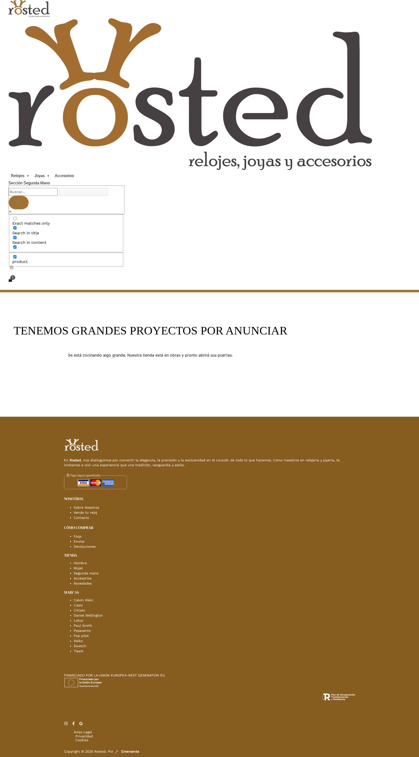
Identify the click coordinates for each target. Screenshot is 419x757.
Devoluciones (85, 546)
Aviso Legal (83, 732)
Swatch (80, 646)
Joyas (39, 176)
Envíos (79, 541)
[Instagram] (66, 724)
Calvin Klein (83, 600)
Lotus (78, 620)
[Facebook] (73, 724)
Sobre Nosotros (86, 507)
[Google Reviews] (81, 724)
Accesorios (64, 176)
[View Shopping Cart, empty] (10, 280)
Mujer (78, 568)
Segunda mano (86, 573)
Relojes (17, 176)
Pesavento (82, 631)
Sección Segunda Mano (29, 183)
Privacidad (84, 736)
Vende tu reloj (85, 512)
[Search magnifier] (19, 202)
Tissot (78, 651)
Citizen (79, 610)
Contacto (81, 518)
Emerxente (130, 751)
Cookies (81, 740)
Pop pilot (81, 636)
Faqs (77, 536)
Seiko (78, 641)
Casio (78, 605)
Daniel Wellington (88, 615)
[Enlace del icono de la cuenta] (12, 268)
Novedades (83, 583)
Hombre (80, 563)
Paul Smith (83, 625)
